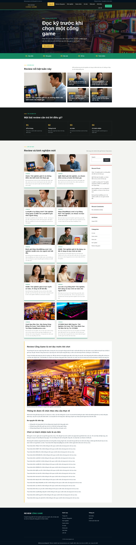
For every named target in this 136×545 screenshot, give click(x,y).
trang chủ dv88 (94, 543)
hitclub (37, 476)
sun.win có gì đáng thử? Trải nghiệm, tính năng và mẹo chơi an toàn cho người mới (71, 288)
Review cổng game (60, 4)
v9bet (77, 543)
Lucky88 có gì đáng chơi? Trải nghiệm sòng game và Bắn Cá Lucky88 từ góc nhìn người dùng (39, 213)
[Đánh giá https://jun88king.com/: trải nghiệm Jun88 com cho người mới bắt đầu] (39, 236)
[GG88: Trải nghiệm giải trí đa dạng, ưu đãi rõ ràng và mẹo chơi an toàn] (72, 236)
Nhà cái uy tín (39, 488)
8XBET (37, 449)
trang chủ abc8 (39, 498)
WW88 (37, 467)
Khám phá (92, 4)
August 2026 (94, 221)
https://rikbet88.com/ (41, 482)
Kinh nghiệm (70, 4)
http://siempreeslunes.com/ (63, 543)
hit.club (37, 473)
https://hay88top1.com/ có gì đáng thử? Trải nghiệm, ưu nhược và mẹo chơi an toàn (71, 213)
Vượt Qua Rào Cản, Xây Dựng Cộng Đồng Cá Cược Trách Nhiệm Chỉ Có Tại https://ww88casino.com (38, 326)
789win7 (38, 445)
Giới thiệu (99, 4)
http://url (38, 479)
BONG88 (38, 455)
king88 (71, 543)
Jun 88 (37, 485)
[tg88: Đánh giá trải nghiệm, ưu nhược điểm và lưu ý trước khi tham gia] (72, 163)
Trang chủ (50, 4)
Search (93, 157)
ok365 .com (87, 543)
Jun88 (37, 458)
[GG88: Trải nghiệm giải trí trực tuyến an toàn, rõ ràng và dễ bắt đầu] (39, 273)
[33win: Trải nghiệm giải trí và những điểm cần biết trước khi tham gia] (39, 163)
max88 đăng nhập (40, 491)
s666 (75, 543)
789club (51, 543)
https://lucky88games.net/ (60, 442)
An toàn (86, 4)
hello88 (55, 543)
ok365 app (38, 494)
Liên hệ (100, 7)
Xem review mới (48, 46)
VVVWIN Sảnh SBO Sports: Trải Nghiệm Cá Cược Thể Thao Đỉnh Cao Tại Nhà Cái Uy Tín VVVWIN (71, 326)
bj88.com (38, 470)
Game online (78, 4)
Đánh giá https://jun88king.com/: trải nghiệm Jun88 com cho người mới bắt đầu (39, 251)
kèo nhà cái (82, 543)
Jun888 (37, 464)
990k (37, 452)
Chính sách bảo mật (94, 520)
